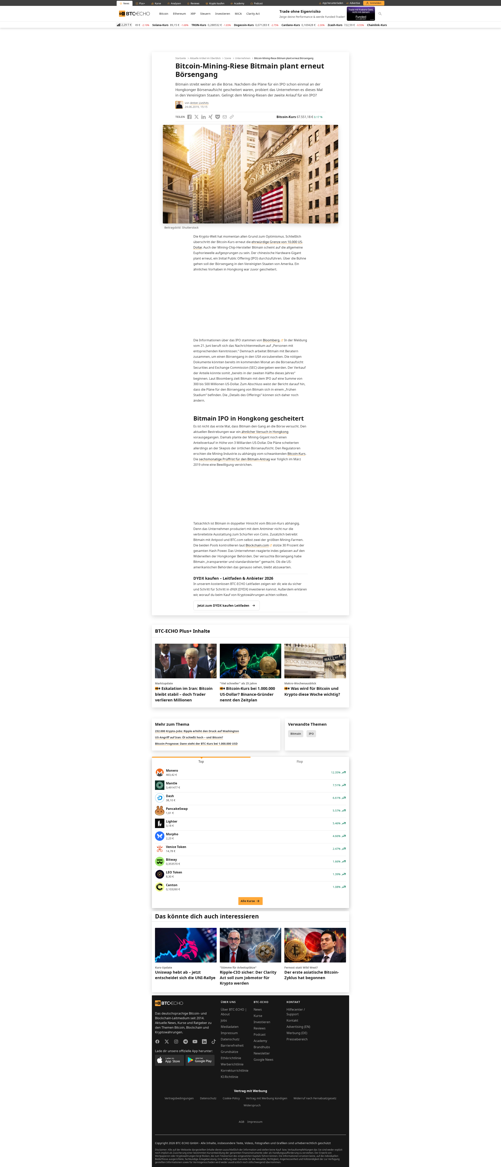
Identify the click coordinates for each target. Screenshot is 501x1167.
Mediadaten (230, 1027)
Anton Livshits (199, 103)
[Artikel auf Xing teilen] (210, 116)
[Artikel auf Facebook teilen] (189, 116)
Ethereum (179, 13)
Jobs (224, 1020)
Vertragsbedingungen (179, 1098)
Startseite (180, 58)
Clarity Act (253, 13)
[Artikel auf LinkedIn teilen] (203, 116)
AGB (241, 1122)
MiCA (238, 13)
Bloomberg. (271, 340)
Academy (260, 1041)
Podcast (260, 1034)
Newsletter (262, 1053)
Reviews (260, 1028)
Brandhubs (262, 1047)
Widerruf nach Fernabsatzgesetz (315, 1098)
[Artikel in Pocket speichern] (217, 116)
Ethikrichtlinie (231, 1058)
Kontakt (292, 1020)
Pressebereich (297, 1039)
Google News (263, 1059)
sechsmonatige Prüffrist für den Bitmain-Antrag (234, 459)
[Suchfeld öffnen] (380, 14)
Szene (227, 58)
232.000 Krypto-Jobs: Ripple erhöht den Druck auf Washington (197, 731)
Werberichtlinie (232, 1064)
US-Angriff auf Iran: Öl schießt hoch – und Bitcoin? (189, 737)
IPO (311, 733)
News (258, 1009)
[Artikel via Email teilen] (224, 116)
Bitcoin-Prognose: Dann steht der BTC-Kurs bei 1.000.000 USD (196, 743)
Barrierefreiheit (232, 1045)
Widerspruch (252, 1105)
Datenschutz (230, 1039)
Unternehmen (242, 58)
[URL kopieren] (231, 116)
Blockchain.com (257, 545)
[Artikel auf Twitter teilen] (196, 116)
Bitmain (295, 733)
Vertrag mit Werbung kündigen (266, 1098)
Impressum (229, 1033)
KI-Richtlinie (229, 1077)
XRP (193, 13)
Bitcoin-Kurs (296, 453)
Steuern (205, 13)
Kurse (258, 1016)
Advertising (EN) (298, 1027)
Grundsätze (229, 1052)
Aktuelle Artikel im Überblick (205, 58)
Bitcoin (163, 13)
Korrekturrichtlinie (234, 1070)
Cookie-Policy (231, 1098)
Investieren (222, 13)
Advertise (355, 3)
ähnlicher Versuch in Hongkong (264, 432)
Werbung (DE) (297, 1033)
